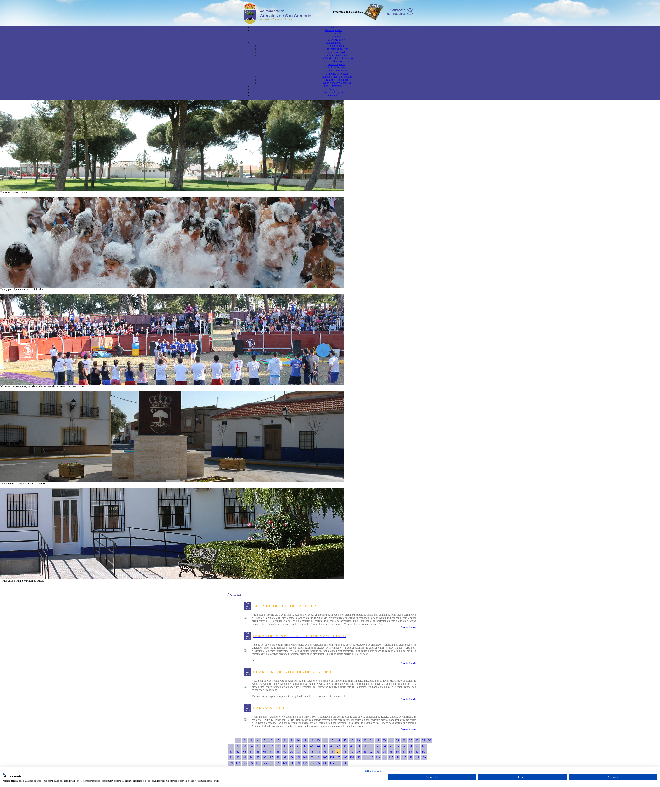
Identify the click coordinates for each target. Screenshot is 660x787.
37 (271, 746)
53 (377, 746)
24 (390, 740)
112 (371, 757)
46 (331, 746)
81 (365, 751)
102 (305, 757)
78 (345, 751)
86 (397, 751)
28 (417, 740)
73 (311, 751)
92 (237, 757)
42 (305, 746)
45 (325, 746)
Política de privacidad (373, 771)
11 (305, 740)
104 (318, 757)
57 (404, 746)
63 (244, 751)
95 (258, 757)
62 (237, 751)
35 (258, 746)
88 (410, 751)
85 (390, 751)
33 (244, 746)
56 (397, 746)
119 (417, 757)
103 (312, 757)
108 (345, 757)
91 (231, 757)
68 (278, 751)
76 (331, 751)
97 (271, 757)
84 (384, 751)
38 (278, 746)
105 (325, 757)
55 (390, 746)
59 (417, 746)
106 (332, 757)
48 (345, 746)
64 (251, 751)
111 (365, 757)
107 (338, 757)
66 (264, 751)
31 (231, 746)
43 (311, 746)
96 (264, 757)
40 (291, 746)
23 (384, 740)
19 (358, 740)
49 (351, 746)
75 (325, 751)
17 (345, 740)
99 (284, 757)
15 (331, 740)
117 (404, 757)
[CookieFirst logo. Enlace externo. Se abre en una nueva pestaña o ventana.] (4, 773)
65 (258, 751)
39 (284, 746)
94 (251, 757)
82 (371, 751)
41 (298, 746)
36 (264, 746)
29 (423, 740)
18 (351, 740)
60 (423, 746)
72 (305, 751)
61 (231, 751)
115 (391, 757)
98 (278, 757)
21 (371, 740)
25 (397, 740)
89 (417, 751)
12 (311, 740)
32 (237, 746)
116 (397, 757)
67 (271, 751)
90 (423, 751)
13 (318, 740)
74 (318, 751)
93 (244, 757)
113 (378, 757)
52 (371, 746)
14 (325, 740)
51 (365, 746)
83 (377, 751)
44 (318, 746)
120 (424, 757)
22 (377, 740)
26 (404, 740)
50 (358, 746)
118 (410, 757)
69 (284, 751)
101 (298, 757)
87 (404, 751)
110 (358, 757)
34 (251, 746)
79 (351, 751)
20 (365, 740)
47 (338, 746)
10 (298, 740)
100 (291, 757)
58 (410, 746)
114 (384, 757)
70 (291, 751)
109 (352, 757)
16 (338, 740)
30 (429, 740)
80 (358, 751)
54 (384, 746)
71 (298, 751)
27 (410, 740)
